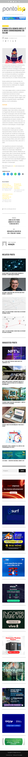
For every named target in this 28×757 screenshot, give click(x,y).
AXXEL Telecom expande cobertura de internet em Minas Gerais (14, 312)
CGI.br (5, 209)
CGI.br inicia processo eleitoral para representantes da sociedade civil (7, 196)
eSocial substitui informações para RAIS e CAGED (13, 425)
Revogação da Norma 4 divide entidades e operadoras (17, 186)
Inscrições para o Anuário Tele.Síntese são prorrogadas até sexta (13, 446)
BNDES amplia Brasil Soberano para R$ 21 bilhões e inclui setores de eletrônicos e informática (13, 383)
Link (14, 166)
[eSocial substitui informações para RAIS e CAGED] (12, 415)
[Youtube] (16, 1)
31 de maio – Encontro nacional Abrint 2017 (13, 460)
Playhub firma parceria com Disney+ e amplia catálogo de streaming (13, 402)
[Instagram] (11, 1)
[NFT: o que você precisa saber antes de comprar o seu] (12, 353)
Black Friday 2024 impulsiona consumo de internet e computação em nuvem (12, 273)
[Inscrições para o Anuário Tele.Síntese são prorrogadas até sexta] (12, 437)
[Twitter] (13, 1)
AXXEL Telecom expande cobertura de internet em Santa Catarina (14, 331)
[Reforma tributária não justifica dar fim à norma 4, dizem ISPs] (12, 284)
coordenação (9, 209)
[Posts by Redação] (3, 38)
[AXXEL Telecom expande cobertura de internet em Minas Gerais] (12, 304)
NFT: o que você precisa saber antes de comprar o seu (12, 361)
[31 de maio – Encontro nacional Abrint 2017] (12, 455)
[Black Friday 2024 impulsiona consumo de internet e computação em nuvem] (12, 265)
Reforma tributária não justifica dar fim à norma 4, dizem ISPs (13, 293)
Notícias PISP (5, 26)
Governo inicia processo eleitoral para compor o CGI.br (7, 185)
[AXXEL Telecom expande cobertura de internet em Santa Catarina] (12, 323)
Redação (6, 38)
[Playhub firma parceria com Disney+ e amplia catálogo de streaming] (12, 394)
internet (14, 209)
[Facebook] (8, 1)
